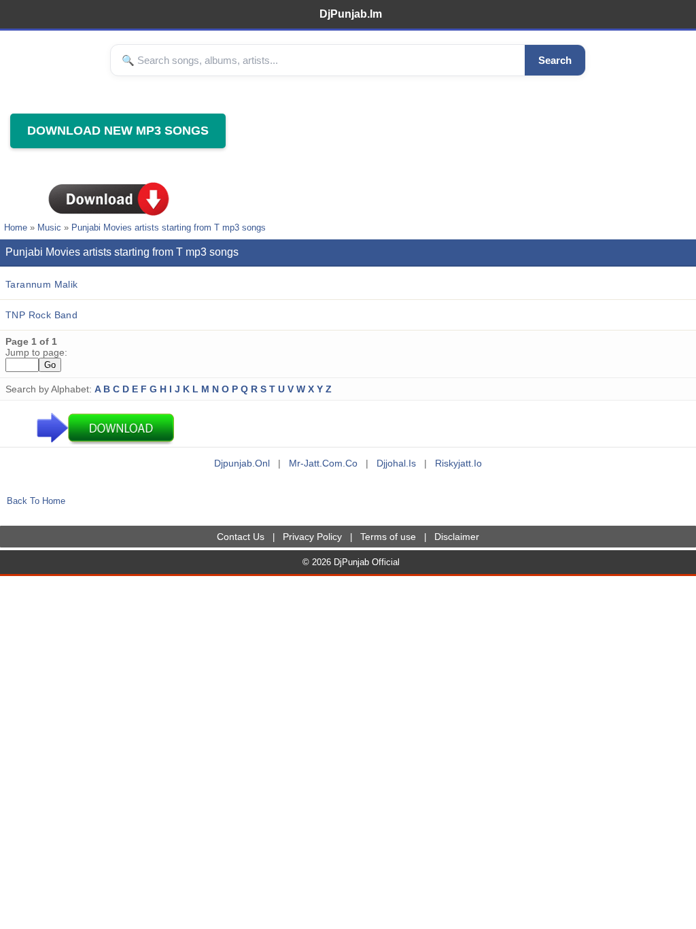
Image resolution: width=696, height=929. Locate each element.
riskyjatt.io (458, 463)
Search (555, 60)
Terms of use (388, 536)
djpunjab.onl (242, 463)
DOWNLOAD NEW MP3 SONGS (118, 130)
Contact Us (240, 536)
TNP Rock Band (41, 314)
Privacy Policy (312, 536)
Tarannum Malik (41, 284)
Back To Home (36, 501)
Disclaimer (456, 536)
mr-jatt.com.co (323, 463)
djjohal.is (396, 463)
